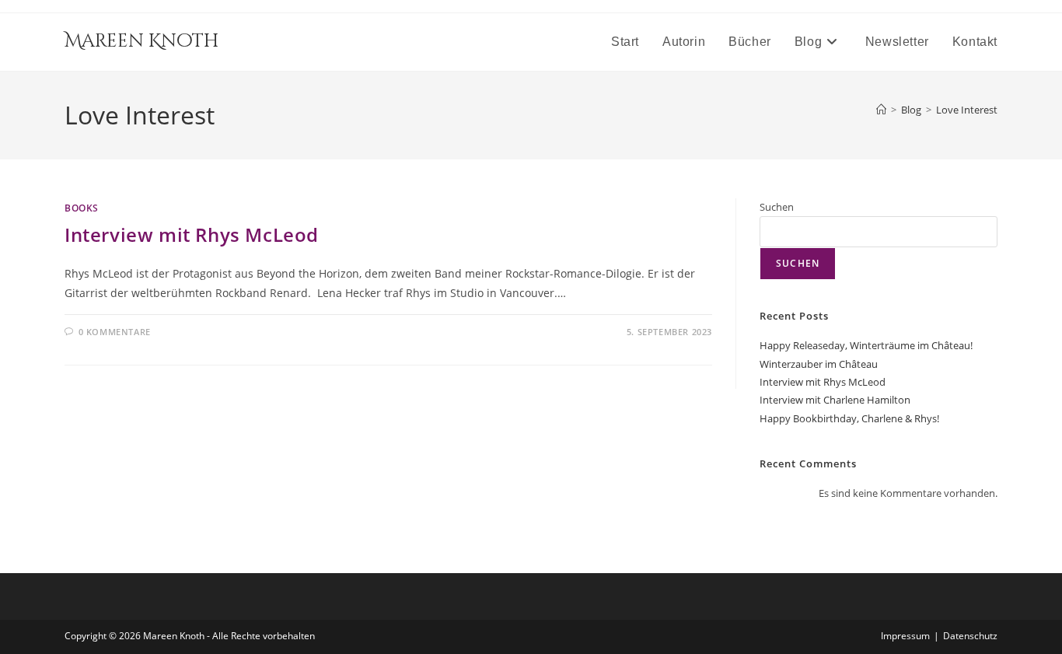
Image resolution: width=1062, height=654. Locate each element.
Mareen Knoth (141, 41)
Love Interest (966, 110)
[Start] (881, 110)
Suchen (777, 207)
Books (82, 208)
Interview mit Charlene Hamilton (835, 400)
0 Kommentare (115, 331)
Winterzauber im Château (819, 364)
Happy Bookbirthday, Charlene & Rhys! (849, 418)
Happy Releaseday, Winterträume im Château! (866, 345)
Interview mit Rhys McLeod (192, 234)
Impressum (905, 635)
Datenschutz (970, 635)
